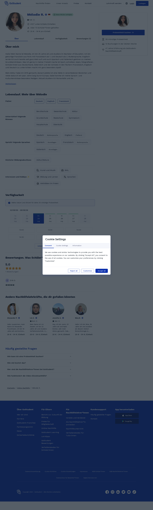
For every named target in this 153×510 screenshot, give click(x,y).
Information (76, 245)
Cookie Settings (62, 245)
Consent (48, 245)
